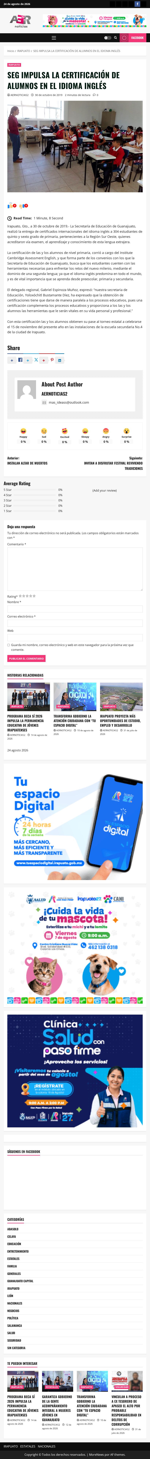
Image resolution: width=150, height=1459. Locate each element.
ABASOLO (12, 1229)
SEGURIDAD (14, 1340)
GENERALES (14, 1273)
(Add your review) (105, 490)
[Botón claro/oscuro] (107, 38)
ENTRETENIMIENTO (18, 1251)
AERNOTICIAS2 (20, 95)
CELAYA (11, 1236)
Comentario (16, 544)
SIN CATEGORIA (16, 1348)
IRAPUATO (14, 64)
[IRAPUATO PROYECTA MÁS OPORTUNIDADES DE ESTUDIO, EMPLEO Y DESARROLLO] (121, 697)
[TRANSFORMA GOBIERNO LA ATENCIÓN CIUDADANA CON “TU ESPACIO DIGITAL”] (75, 697)
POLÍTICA (12, 1318)
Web (10, 631)
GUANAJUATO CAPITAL (20, 1281)
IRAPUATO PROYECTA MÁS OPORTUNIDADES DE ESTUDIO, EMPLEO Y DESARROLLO (120, 721)
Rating (12, 596)
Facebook (137, 37)
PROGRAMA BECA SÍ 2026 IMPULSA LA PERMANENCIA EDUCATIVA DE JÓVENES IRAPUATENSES (25, 723)
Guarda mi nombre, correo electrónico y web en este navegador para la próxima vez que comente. (72, 647)
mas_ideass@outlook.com (69, 402)
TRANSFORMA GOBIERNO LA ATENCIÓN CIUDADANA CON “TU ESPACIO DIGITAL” (75, 721)
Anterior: (27, 461)
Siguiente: (113, 463)
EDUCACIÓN (14, 1244)
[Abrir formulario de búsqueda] (115, 37)
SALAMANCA (14, 1325)
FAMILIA (12, 1266)
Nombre (14, 602)
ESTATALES (13, 1258)
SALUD (11, 1333)
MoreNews (96, 1455)
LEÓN (10, 1296)
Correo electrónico (21, 616)
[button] (54, 38)
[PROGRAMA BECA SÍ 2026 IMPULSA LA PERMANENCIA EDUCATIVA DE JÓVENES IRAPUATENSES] (28, 697)
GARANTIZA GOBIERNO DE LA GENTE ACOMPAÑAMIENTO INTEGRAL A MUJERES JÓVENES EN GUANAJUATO (57, 1408)
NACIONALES (14, 1303)
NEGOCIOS (13, 1311)
